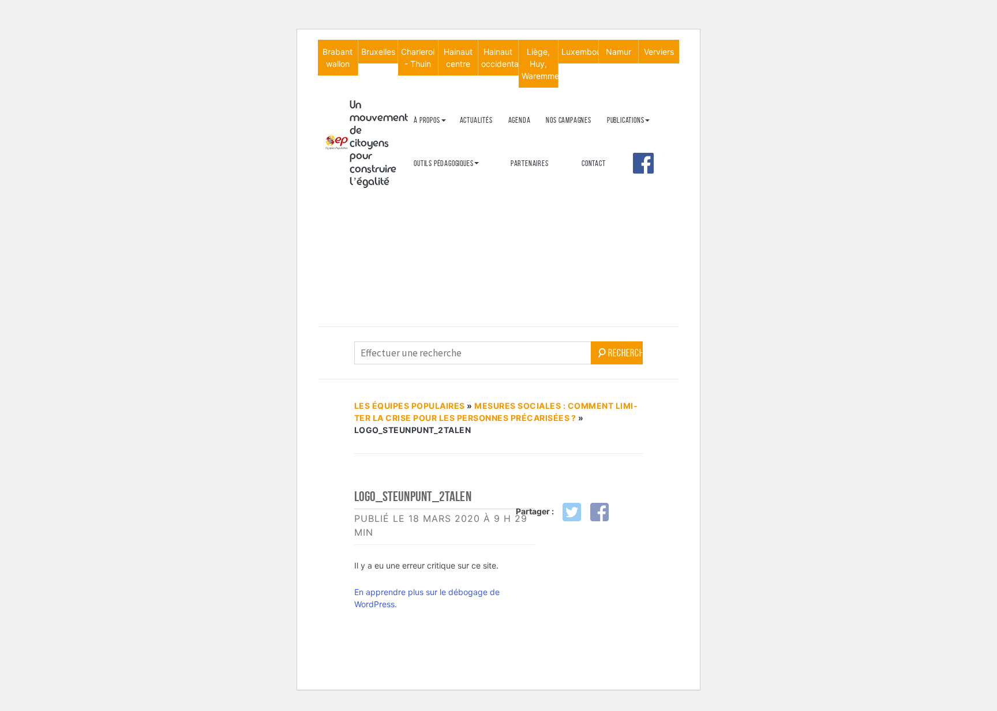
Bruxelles (378, 52)
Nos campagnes (568, 120)
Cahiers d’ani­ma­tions (445, 182)
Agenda (519, 120)
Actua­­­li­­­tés (476, 120)
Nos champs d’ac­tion (444, 177)
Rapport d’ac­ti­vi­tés (443, 196)
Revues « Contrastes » (640, 138)
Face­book (643, 163)
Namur (618, 52)
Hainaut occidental (499, 58)
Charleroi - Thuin (417, 58)
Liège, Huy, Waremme (540, 64)
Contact (594, 163)
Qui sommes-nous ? (441, 138)
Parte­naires (530, 163)
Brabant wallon (338, 58)
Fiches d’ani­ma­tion (441, 201)
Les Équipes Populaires (409, 406)
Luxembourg (579, 52)
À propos (427, 120)
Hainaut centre (458, 58)
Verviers (659, 52)
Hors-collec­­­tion (632, 208)
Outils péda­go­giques (443, 163)
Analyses (621, 189)
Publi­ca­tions (625, 120)
